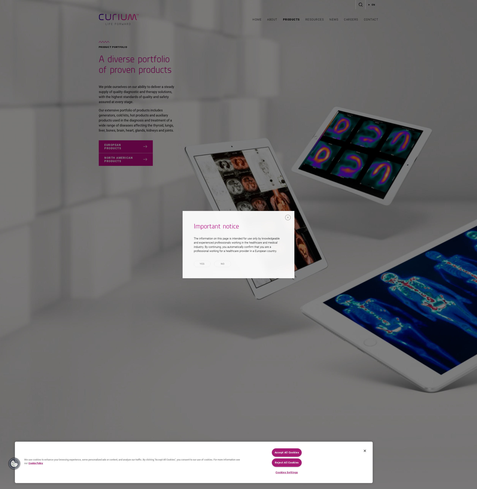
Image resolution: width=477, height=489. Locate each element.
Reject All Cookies (287, 462)
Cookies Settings (287, 472)
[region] (194, 462)
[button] (14, 464)
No (223, 263)
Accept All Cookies (287, 452)
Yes (202, 263)
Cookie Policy (36, 463)
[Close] (287, 217)
